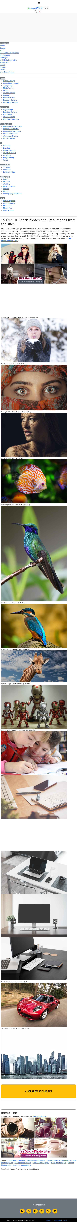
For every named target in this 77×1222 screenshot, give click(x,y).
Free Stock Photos (40, 1116)
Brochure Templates (11, 129)
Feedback (57, 1220)
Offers (2, 69)
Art (1, 50)
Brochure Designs (10, 100)
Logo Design (8, 109)
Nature (6, 179)
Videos (2, 65)
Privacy (48, 1220)
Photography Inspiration (12, 193)
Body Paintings (9, 157)
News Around (8, 210)
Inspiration (7, 205)
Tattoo (5, 160)
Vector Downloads (10, 133)
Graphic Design (9, 81)
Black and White (9, 186)
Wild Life (6, 181)
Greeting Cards (9, 203)
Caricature (7, 155)
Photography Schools (23, 1163)
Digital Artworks (9, 150)
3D (9, 53)
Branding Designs (10, 112)
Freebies (3, 67)
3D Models (7, 167)
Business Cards (9, 97)
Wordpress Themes (10, 136)
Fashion (6, 189)
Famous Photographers (36, 1160)
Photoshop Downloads (12, 131)
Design (2, 48)
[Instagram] (41, 1211)
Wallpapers (4, 62)
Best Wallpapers (9, 201)
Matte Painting (8, 88)
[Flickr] (48, 1211)
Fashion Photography (41, 1163)
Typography (7, 85)
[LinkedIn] (54, 1211)
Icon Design (7, 114)
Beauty (5, 191)
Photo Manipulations (11, 83)
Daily (8, 60)
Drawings (7, 148)
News (7, 72)
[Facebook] (22, 1211)
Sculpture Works (9, 153)
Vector (5, 90)
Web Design (4, 107)
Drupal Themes (9, 138)
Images (4, 57)
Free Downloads (6, 124)
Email (65, 1220)
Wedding (6, 184)
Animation (7, 169)
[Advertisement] (38, 28)
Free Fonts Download (11, 119)
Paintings (6, 145)
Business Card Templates (12, 126)
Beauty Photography (58, 1163)
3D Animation (5, 165)
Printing (6, 95)
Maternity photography (22, 1165)
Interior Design (9, 172)
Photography (5, 55)
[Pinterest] (35, 1211)
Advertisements (9, 93)
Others (2, 198)
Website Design (9, 117)
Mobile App (7, 208)
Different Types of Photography (59, 1160)
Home (2, 45)
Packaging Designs (10, 102)
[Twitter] (28, 1211)
